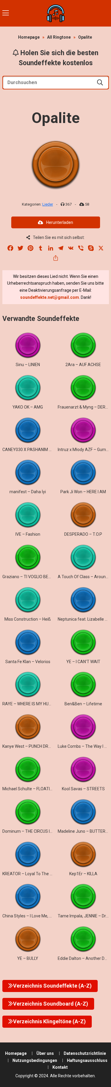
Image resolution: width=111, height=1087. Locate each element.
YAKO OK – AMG (27, 407)
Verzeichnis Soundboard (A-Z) (50, 1004)
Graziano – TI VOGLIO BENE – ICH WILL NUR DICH (47, 576)
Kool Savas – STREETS (83, 788)
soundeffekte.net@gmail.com (49, 297)
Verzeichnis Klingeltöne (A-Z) (49, 1021)
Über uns (45, 1053)
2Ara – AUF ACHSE (83, 364)
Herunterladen (59, 222)
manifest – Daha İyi (27, 491)
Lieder (47, 204)
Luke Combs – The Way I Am (84, 746)
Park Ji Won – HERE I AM (83, 491)
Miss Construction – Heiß (27, 619)
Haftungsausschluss (87, 1060)
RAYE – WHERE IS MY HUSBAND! (32, 703)
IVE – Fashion (27, 534)
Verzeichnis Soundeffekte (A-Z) (52, 986)
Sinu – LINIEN (28, 364)
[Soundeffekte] (55, 13)
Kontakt (60, 1067)
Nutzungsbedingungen (34, 1060)
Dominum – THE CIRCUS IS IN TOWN (36, 831)
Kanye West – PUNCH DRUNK (29, 746)
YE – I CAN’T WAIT (83, 661)
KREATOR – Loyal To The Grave (31, 873)
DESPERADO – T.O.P (83, 534)
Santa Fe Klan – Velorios (27, 661)
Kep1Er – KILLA (83, 873)
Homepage (29, 37)
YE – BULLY (27, 958)
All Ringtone (59, 37)
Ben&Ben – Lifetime (83, 703)
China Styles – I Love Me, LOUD (30, 916)
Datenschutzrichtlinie (85, 1053)
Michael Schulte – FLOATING (28, 788)
